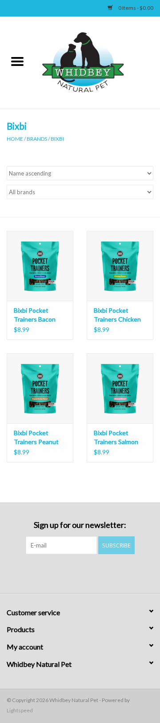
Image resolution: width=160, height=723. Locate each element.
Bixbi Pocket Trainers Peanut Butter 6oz (36, 437)
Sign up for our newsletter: (80, 525)
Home (15, 138)
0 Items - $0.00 (135, 7)
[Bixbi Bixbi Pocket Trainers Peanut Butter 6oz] (40, 388)
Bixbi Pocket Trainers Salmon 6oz (116, 437)
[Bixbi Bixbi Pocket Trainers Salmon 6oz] (120, 388)
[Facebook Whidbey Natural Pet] (72, 572)
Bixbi (57, 138)
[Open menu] (17, 61)
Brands (37, 138)
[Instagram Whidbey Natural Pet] (88, 572)
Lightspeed (20, 710)
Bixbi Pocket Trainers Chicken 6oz (117, 315)
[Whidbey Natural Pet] (97, 61)
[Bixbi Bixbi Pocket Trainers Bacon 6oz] (40, 266)
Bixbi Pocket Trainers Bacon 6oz (35, 315)
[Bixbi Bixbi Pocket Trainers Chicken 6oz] (120, 266)
